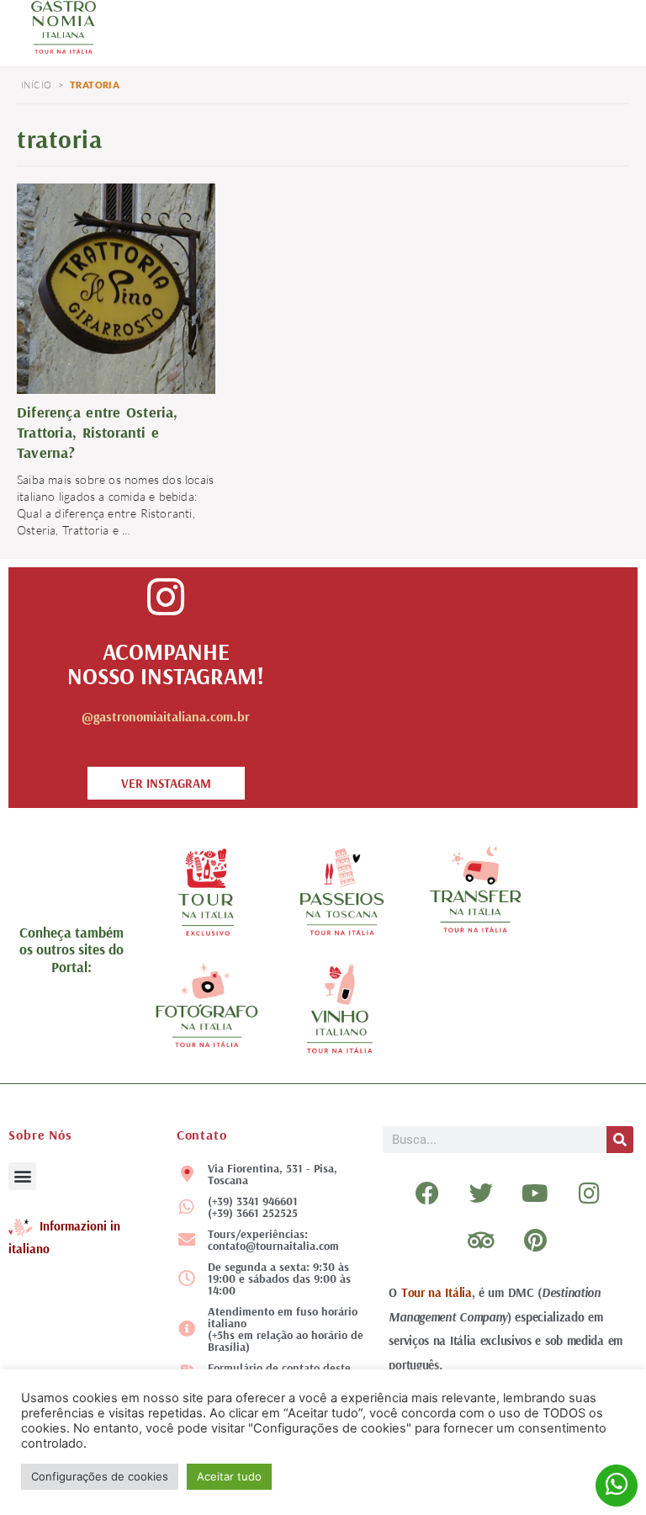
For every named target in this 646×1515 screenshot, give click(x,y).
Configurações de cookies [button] (99, 1476)
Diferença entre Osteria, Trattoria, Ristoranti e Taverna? (97, 432)
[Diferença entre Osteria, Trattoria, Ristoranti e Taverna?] (116, 287)
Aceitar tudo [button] (229, 1476)
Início (36, 85)
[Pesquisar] (619, 1139)
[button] (22, 1176)
